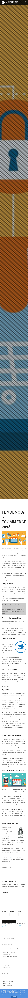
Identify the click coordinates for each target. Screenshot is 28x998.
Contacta (10, 857)
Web (20, 911)
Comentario (5, 892)
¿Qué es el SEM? (6, 961)
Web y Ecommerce (7, 985)
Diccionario (5, 977)
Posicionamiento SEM (8, 979)
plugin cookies (24, 995)
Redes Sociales (6, 983)
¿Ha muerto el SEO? (7, 965)
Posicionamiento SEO (8, 981)
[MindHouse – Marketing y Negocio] (10, 2)
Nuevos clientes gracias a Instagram (11, 948)
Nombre (4, 911)
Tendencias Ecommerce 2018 (9, 952)
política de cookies (15, 994)
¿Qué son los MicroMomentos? (10, 956)
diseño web (8, 867)
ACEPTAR (14, 996)
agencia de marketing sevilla (10, 865)
